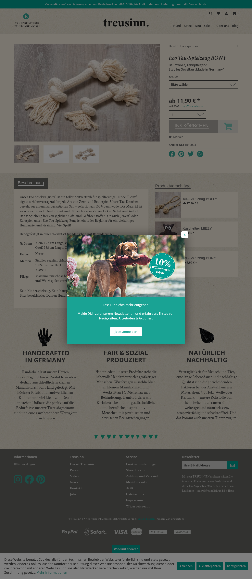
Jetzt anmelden (126, 332)
